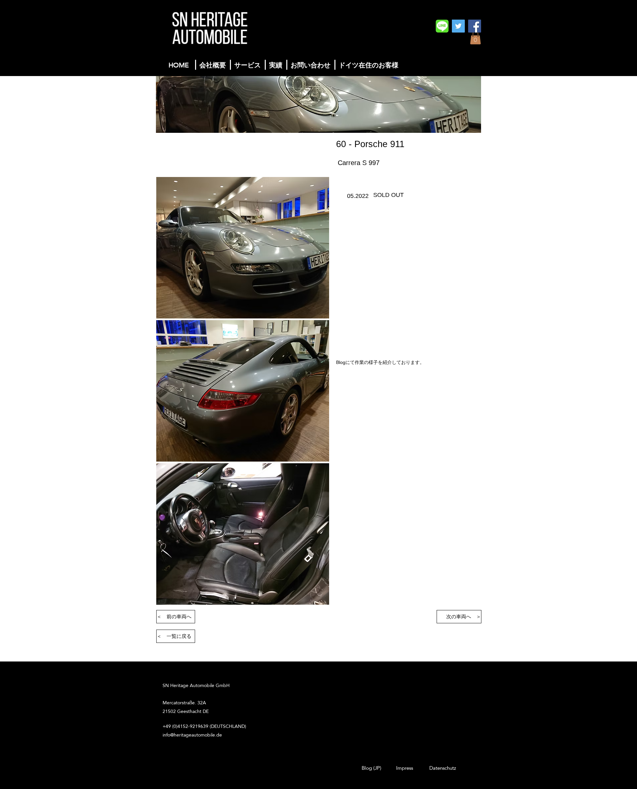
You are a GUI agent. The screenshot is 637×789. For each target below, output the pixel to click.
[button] (475, 37)
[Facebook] (474, 26)
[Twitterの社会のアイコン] (458, 26)
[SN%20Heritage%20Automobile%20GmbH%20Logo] (442, 26)
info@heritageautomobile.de (192, 735)
